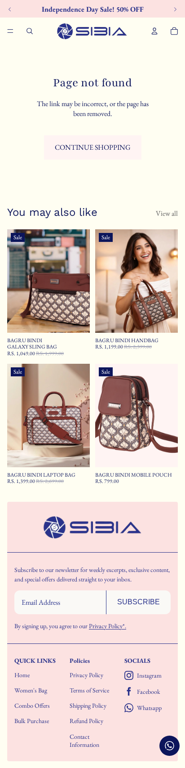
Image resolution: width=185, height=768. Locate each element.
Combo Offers (32, 705)
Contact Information (84, 740)
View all (167, 213)
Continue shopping (93, 147)
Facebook (148, 692)
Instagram (149, 675)
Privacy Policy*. (107, 626)
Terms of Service (89, 690)
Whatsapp (149, 708)
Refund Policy (86, 721)
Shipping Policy (88, 705)
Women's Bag (30, 690)
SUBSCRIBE (138, 602)
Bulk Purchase (31, 721)
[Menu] (10, 31)
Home (22, 675)
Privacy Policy (86, 675)
